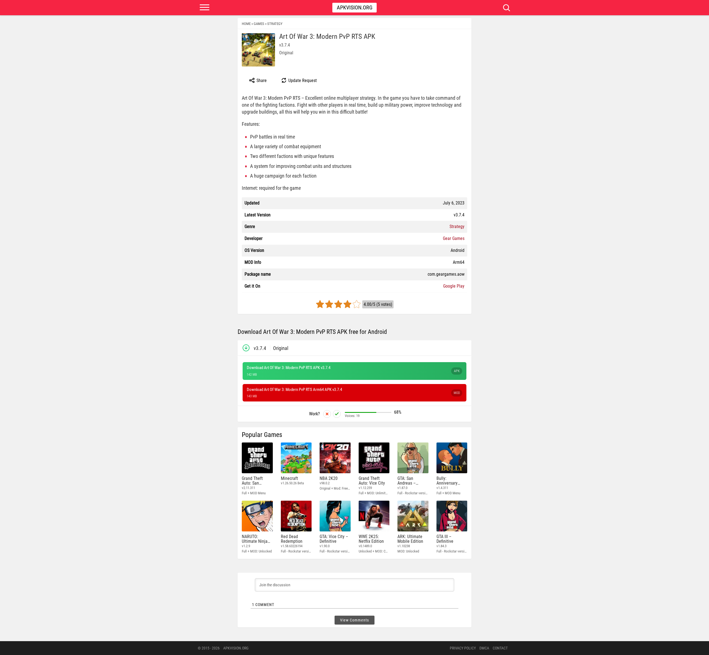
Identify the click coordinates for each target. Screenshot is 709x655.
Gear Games (453, 238)
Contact (500, 648)
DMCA (484, 648)
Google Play (453, 286)
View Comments (354, 620)
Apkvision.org (355, 7)
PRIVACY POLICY (463, 648)
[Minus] (327, 414)
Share (261, 80)
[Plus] (337, 414)
